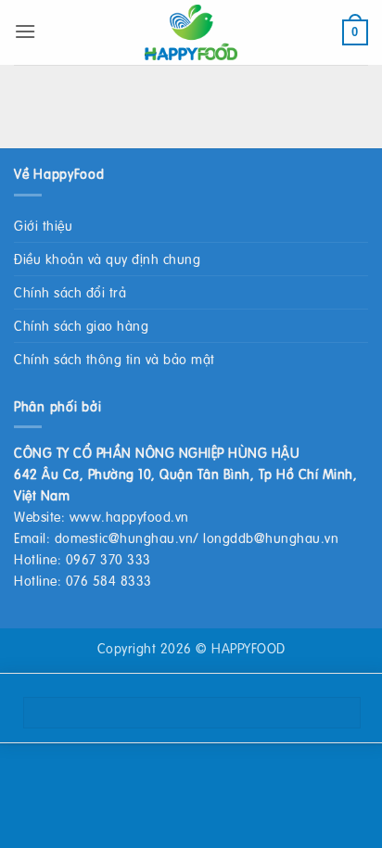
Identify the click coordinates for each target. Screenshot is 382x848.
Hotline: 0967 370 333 (82, 559)
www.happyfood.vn (129, 516)
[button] (25, 31)
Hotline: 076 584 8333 (83, 580)
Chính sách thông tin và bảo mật (114, 358)
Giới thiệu (43, 225)
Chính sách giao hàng (81, 325)
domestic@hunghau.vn (124, 537)
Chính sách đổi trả (70, 292)
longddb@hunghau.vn (270, 537)
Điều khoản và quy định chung (107, 258)
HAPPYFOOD (248, 648)
